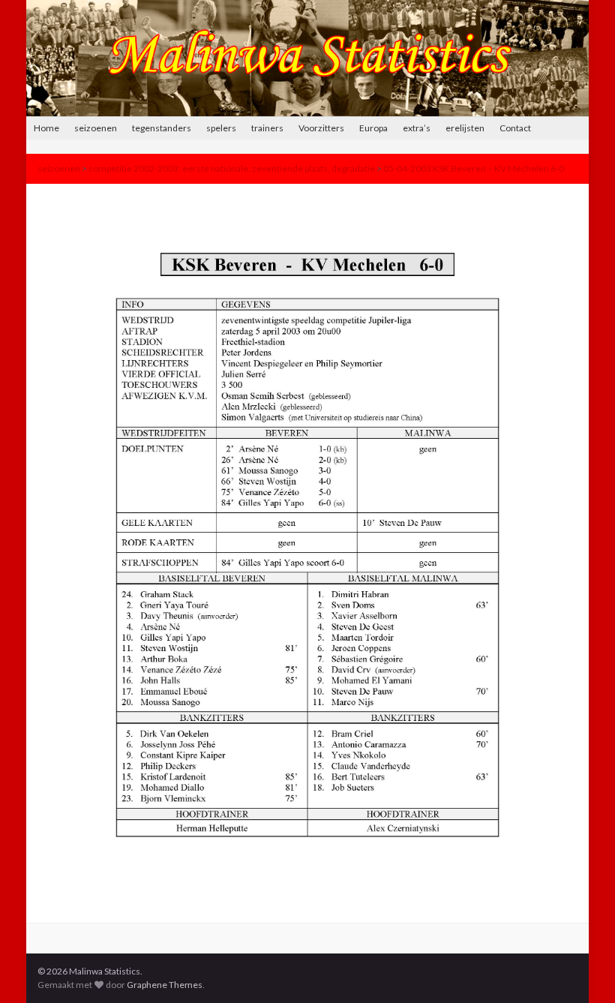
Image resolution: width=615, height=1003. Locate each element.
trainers (267, 128)
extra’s (416, 128)
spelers (221, 128)
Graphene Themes (164, 984)
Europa (373, 128)
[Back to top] (581, 969)
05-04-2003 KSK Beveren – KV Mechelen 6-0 (473, 168)
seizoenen (95, 128)
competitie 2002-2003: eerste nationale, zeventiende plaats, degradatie (231, 168)
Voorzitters (321, 128)
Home (46, 128)
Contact (515, 128)
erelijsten (465, 128)
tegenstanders (161, 128)
